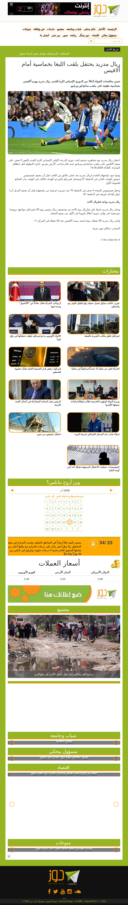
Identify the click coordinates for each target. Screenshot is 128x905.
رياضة (73, 35)
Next (116, 646)
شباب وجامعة (73, 29)
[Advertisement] (64, 707)
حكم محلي (90, 29)
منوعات (26, 29)
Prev (11, 646)
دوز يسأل (84, 35)
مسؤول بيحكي (63, 751)
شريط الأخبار (112, 49)
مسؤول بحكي (109, 35)
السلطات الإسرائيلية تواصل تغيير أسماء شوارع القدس (49, 53)
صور (65, 35)
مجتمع (60, 29)
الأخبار (101, 29)
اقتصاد (95, 35)
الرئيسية (112, 29)
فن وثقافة (38, 29)
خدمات (51, 29)
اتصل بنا (44, 35)
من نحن (56, 35)
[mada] (49, 7)
